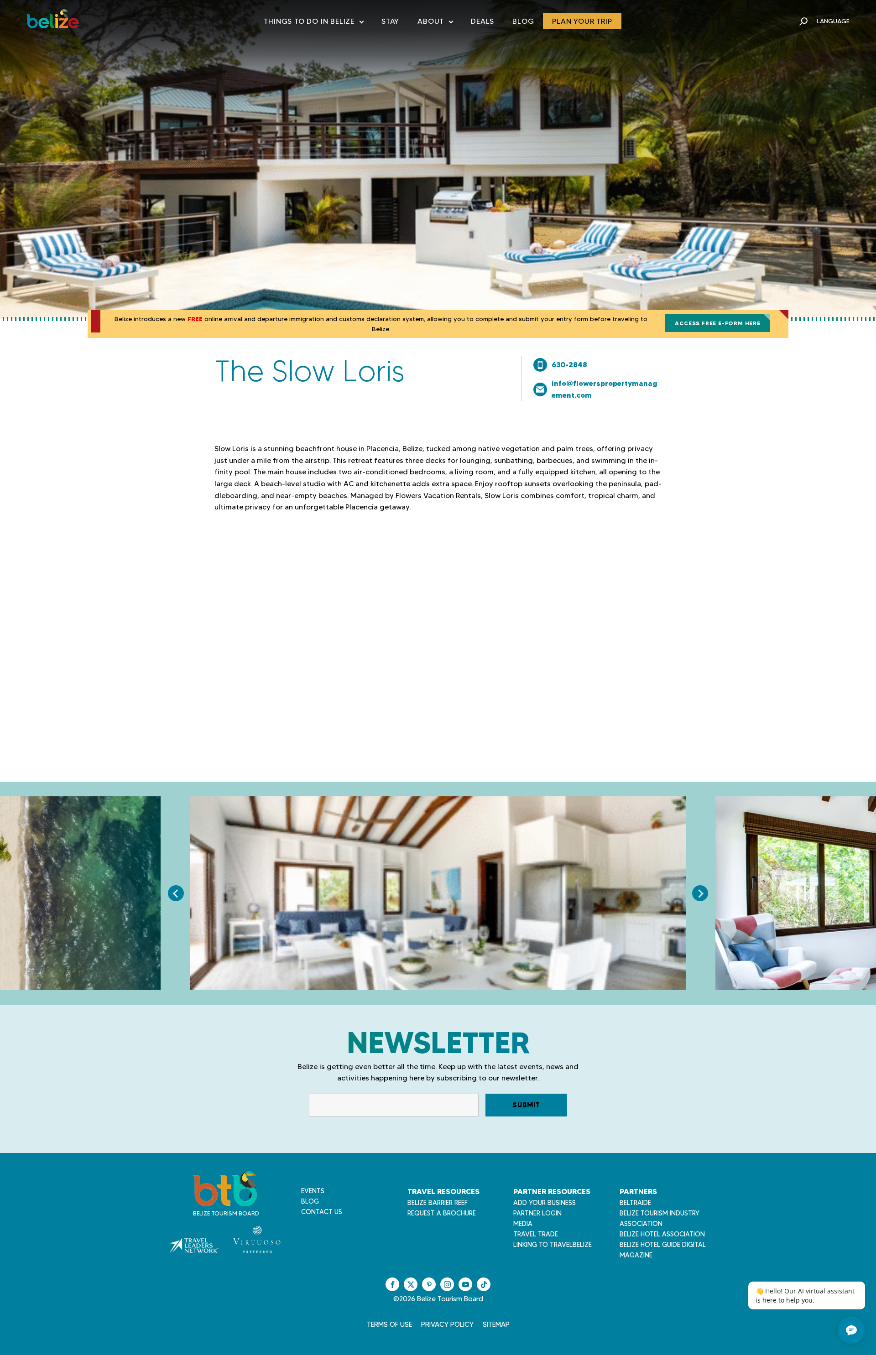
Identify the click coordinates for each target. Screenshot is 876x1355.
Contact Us (321, 1212)
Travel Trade (535, 1234)
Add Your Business (544, 1203)
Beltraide (635, 1203)
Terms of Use (389, 1324)
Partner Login (537, 1213)
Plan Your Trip (582, 21)
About (435, 23)
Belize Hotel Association (662, 1234)
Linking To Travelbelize (552, 1245)
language (833, 21)
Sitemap (496, 1324)
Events (312, 1191)
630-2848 (569, 364)
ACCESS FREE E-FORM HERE (717, 323)
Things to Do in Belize (313, 23)
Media (522, 1224)
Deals (482, 21)
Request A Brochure (441, 1213)
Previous (176, 893)
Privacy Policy (447, 1324)
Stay (390, 21)
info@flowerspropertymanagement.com (604, 389)
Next (700, 893)
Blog (523, 21)
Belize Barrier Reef (437, 1203)
